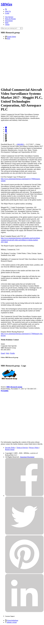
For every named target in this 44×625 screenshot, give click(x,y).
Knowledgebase (12, 620)
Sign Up (8, 11)
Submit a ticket (12, 622)
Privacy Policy (34, 447)
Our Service (9, 17)
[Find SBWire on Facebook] (24, 495)
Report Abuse (9, 449)
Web (7, 353)
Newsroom (9, 21)
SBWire (6, 4)
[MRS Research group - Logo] (9, 380)
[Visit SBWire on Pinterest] (24, 573)
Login (7, 13)
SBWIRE (20, 144)
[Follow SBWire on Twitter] (24, 534)
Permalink (4, 391)
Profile (12, 353)
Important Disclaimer (27, 457)
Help (6, 22)
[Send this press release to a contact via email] (6, 127)
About (7, 24)
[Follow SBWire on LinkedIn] (24, 611)
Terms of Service (22, 447)
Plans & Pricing (10, 19)
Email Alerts (11, 36)
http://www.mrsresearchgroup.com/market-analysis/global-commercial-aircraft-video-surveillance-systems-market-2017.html (20, 240)
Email (3, 353)
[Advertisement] (22, 63)
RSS (8, 38)
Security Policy (10, 447)
